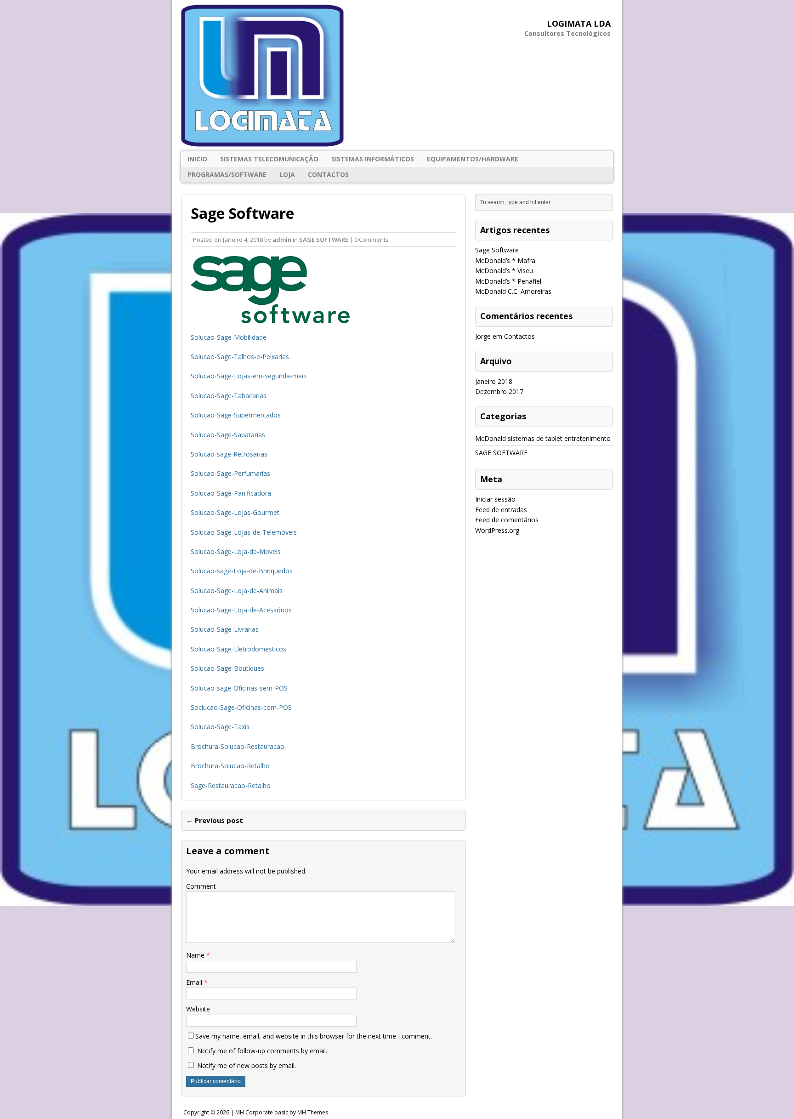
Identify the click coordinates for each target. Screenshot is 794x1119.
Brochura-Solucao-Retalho (230, 765)
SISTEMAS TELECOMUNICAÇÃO (269, 158)
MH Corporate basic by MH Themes (281, 1112)
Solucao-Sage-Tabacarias (229, 395)
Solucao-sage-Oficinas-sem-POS (239, 688)
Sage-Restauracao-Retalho (231, 785)
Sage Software (497, 249)
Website (198, 1009)
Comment (201, 886)
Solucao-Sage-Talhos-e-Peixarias (240, 356)
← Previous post (214, 820)
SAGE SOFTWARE (323, 239)
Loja (287, 174)
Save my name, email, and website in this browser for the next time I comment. (313, 1036)
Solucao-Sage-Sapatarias (228, 434)
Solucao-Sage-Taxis (220, 726)
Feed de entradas (501, 509)
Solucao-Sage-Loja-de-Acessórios (241, 609)
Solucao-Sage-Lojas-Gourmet (235, 512)
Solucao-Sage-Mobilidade (229, 337)
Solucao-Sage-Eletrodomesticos (238, 649)
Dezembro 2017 (499, 391)
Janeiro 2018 (493, 381)
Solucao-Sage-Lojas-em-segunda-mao (248, 375)
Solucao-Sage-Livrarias (225, 629)
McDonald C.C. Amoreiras (513, 291)
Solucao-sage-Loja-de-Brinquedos (242, 570)
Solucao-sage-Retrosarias (229, 454)
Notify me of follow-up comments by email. (262, 1050)
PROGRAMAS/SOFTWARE (227, 174)
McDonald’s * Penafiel (508, 281)
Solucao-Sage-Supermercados (236, 415)
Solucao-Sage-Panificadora (231, 493)
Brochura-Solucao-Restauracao (237, 746)
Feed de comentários (507, 519)
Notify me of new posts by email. (246, 1065)
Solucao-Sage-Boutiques (227, 668)
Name (196, 955)
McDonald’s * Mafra (505, 260)
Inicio (197, 158)
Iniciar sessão (495, 499)
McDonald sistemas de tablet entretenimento (543, 438)
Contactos (328, 174)
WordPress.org (497, 530)
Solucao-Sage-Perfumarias (230, 473)
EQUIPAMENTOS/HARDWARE (472, 158)
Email (195, 982)
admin (281, 239)
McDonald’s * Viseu (504, 270)
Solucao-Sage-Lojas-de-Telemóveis (244, 532)
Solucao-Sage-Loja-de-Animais (237, 590)
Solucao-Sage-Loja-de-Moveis (236, 551)
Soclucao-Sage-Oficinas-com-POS (241, 707)
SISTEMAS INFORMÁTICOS (372, 158)
